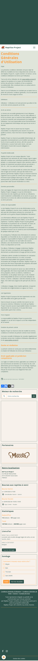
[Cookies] (4, 657)
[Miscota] (19, 455)
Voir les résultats (17, 582)
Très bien (8, 572)
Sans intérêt (8, 576)
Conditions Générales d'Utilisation (11, 591)
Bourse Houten (7, 499)
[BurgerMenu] (34, 47)
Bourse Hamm (7, 489)
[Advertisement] (19, 19)
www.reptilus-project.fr (29, 79)
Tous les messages (9, 550)
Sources (15, 593)
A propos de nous (24, 593)
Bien (6, 568)
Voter (6, 582)
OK (34, 396)
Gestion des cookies (19, 658)
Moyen (7, 564)
